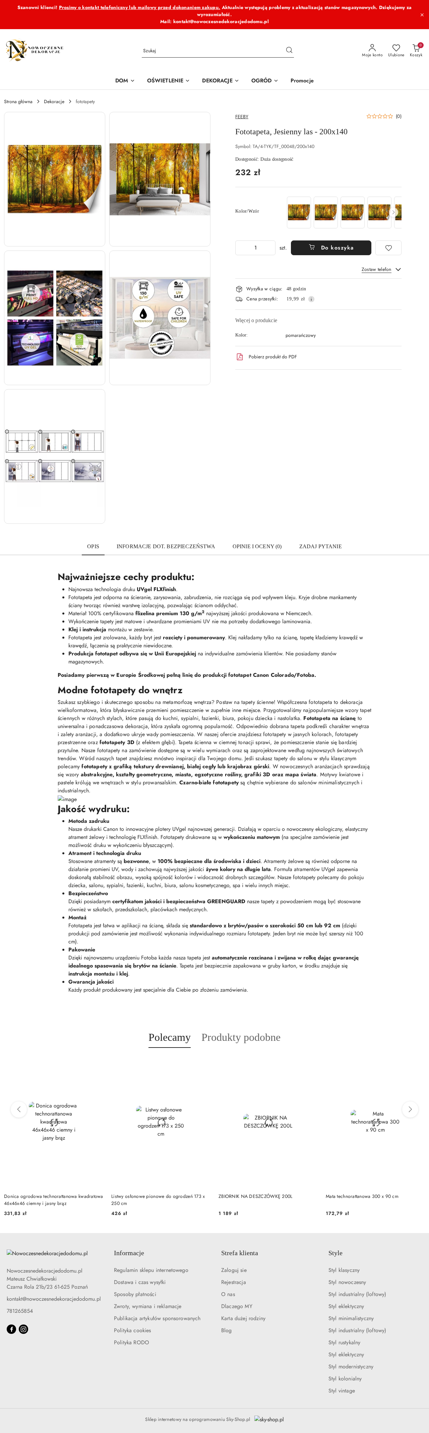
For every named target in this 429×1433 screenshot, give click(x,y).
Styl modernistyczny (350, 1366)
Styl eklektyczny (346, 1306)
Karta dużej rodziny (243, 1318)
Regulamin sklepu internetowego (151, 1270)
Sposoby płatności (135, 1294)
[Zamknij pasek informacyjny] (422, 15)
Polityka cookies (132, 1330)
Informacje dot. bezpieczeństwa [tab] (166, 546)
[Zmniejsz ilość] (241, 248)
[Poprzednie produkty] (19, 1109)
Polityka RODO (131, 1342)
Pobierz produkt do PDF (273, 356)
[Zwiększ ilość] (270, 248)
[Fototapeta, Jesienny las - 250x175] (352, 212)
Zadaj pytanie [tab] (320, 546)
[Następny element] (393, 212)
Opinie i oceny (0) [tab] (257, 546)
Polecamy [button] (169, 1037)
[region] (344, 212)
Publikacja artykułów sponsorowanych (157, 1318)
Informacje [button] (129, 1253)
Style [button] (335, 1253)
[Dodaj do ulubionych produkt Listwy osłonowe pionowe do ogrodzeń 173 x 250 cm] (171, 1064)
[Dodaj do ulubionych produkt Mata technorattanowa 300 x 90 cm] (385, 1064)
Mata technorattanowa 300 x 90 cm (330, 1196)
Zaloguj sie (234, 1270)
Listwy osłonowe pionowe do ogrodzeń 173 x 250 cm (126, 1199)
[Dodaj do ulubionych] (388, 247)
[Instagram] (23, 1329)
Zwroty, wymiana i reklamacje (147, 1306)
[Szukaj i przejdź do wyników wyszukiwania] (289, 51)
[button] (54, 179)
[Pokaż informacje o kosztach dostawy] (311, 299)
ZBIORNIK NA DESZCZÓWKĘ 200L (224, 1196)
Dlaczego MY (236, 1306)
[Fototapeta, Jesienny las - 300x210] (379, 212)
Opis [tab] (93, 546)
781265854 (20, 1311)
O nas (228, 1294)
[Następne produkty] (410, 1109)
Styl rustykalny (344, 1342)
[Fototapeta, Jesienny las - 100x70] (299, 212)
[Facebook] (11, 1329)
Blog (226, 1330)
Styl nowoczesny (347, 1282)
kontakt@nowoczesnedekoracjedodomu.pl (54, 1299)
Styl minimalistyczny (351, 1318)
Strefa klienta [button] (239, 1253)
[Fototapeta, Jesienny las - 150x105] (326, 212)
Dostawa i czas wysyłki (140, 1282)
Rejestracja (233, 1282)
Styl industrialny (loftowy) (357, 1294)
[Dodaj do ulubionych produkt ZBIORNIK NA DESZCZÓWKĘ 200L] (278, 1064)
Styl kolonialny (345, 1378)
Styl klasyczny (344, 1270)
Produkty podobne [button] (241, 1037)
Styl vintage (341, 1390)
